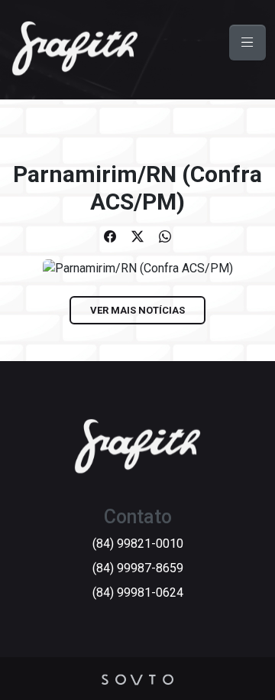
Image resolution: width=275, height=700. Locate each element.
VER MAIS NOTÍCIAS (137, 310)
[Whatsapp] (165, 237)
